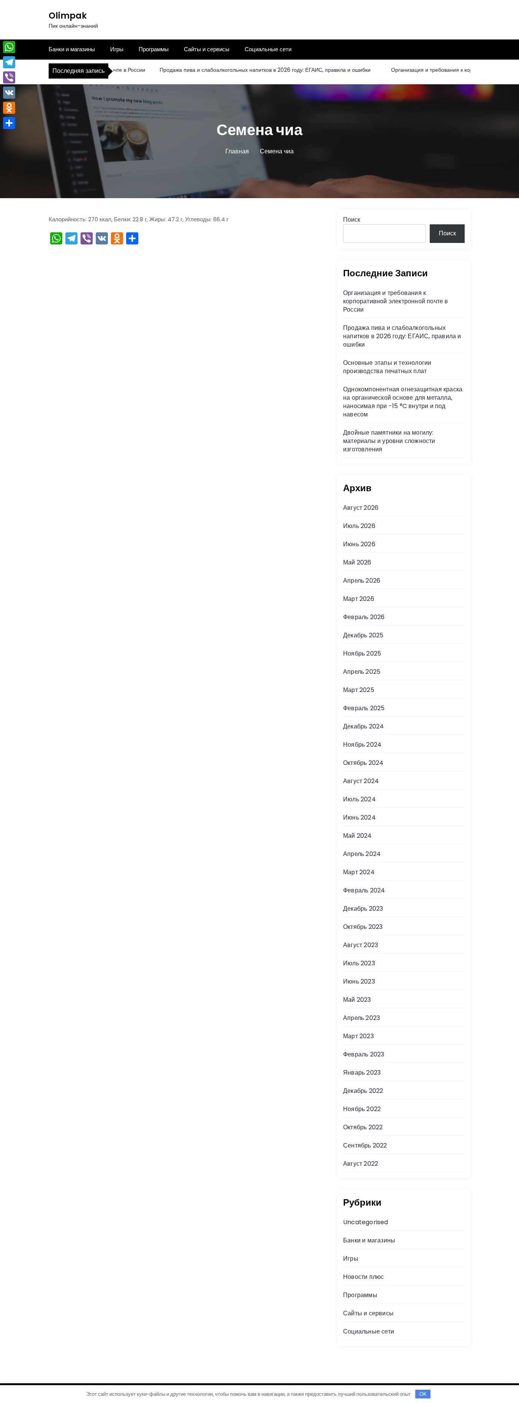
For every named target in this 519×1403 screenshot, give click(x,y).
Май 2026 (357, 562)
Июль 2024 (359, 799)
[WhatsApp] (9, 47)
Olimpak (68, 16)
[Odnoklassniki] (9, 107)
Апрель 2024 (362, 854)
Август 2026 (360, 507)
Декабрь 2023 (363, 908)
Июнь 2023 (359, 981)
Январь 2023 (362, 1072)
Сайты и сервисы (206, 49)
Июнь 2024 (359, 817)
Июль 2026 (359, 526)
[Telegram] (9, 62)
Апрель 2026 (361, 580)
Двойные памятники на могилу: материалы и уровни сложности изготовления (389, 441)
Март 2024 (359, 872)
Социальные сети (268, 49)
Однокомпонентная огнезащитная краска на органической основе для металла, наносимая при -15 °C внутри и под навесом (402, 402)
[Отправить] (9, 123)
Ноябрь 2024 (362, 744)
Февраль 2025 (364, 708)
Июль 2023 (359, 963)
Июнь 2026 (359, 544)
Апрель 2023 (361, 1018)
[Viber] (9, 77)
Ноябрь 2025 (362, 653)
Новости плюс (363, 1276)
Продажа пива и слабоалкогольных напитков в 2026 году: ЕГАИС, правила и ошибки (250, 70)
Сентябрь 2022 (365, 1145)
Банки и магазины (72, 49)
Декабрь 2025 (363, 635)
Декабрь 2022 (363, 1090)
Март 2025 (358, 690)
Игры (116, 49)
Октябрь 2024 (363, 762)
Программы (154, 49)
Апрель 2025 (361, 671)
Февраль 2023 (363, 1054)
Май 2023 (357, 999)
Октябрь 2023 (363, 926)
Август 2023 (360, 945)
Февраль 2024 (364, 890)
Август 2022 (360, 1163)
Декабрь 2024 (363, 726)
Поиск (351, 219)
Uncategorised (365, 1222)
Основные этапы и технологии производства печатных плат (387, 366)
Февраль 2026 (364, 617)
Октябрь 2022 (363, 1127)
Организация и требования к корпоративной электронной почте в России (395, 301)
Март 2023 (358, 1036)
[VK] (9, 92)
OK (423, 1394)
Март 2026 (358, 598)
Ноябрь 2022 (362, 1109)
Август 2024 (361, 781)
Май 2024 (357, 835)
